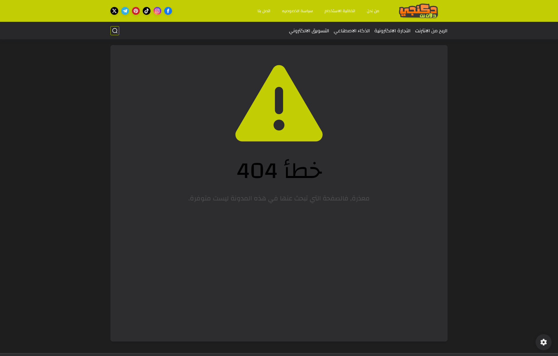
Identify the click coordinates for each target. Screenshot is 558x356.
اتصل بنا (263, 11)
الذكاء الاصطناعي (352, 30)
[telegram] (125, 11)
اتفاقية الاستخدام (340, 11)
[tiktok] (147, 11)
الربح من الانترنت (431, 30)
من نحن (373, 11)
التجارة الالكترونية (392, 30)
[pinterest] (136, 11)
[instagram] (157, 11)
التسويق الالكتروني (309, 30)
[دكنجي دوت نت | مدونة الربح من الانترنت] (418, 11)
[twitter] (114, 11)
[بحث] (114, 30)
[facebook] (168, 11)
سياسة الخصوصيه (297, 11)
